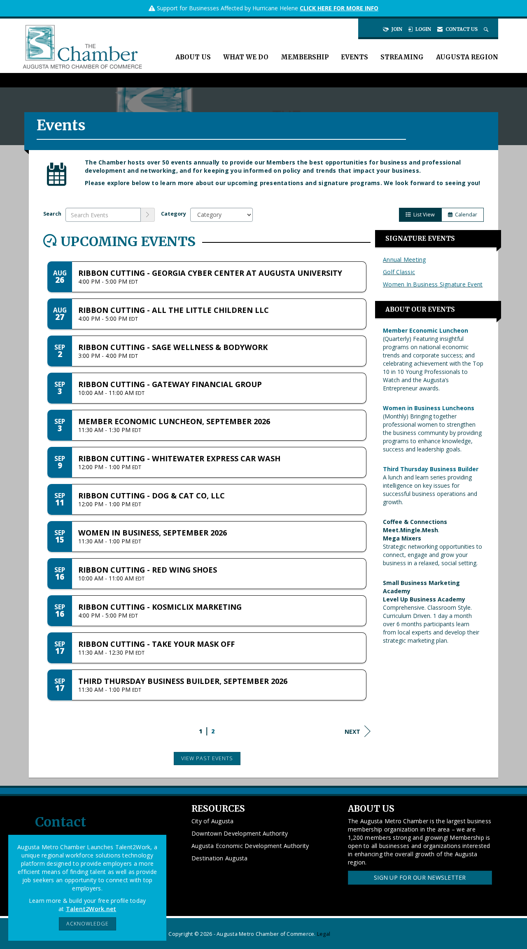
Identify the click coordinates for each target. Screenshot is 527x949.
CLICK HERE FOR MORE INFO (339, 8)
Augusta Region (467, 57)
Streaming (402, 57)
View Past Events (207, 758)
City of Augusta (212, 821)
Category (173, 213)
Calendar (464, 214)
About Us (193, 57)
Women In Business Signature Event (433, 284)
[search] (148, 215)
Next (352, 731)
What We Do (245, 57)
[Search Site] (487, 29)
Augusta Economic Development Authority (250, 846)
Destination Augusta (219, 858)
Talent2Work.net (91, 909)
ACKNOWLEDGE (87, 923)
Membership (305, 57)
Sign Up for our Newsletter (420, 877)
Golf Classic (399, 272)
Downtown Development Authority (239, 833)
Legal (323, 933)
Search (52, 213)
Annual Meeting (404, 259)
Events (354, 57)
